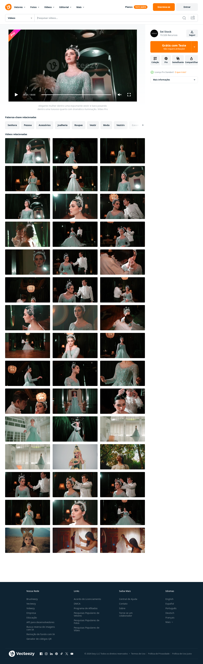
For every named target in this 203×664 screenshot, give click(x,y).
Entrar (187, 6)
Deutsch (169, 612)
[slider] (76, 94)
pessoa (28, 125)
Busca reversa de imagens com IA (40, 628)
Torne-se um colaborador (126, 614)
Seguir (192, 35)
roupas (78, 125)
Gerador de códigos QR (39, 638)
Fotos (33, 7)
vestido (121, 125)
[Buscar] (184, 18)
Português (171, 608)
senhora (12, 125)
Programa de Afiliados (86, 608)
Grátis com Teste (174, 46)
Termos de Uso (138, 653)
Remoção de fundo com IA (40, 634)
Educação (31, 617)
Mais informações (161, 79)
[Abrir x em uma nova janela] (66, 653)
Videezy (30, 608)
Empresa (31, 612)
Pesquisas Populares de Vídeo (86, 629)
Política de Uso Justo (182, 653)
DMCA (77, 603)
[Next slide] (140, 125)
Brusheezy (32, 599)
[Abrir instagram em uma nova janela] (46, 653)
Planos (129, 6)
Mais (79, 7)
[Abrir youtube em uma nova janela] (72, 653)
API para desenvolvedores (40, 622)
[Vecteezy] (8, 7)
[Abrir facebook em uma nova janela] (41, 653)
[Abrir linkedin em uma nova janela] (51, 653)
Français (169, 617)
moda (106, 125)
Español (169, 603)
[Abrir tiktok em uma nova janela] (61, 653)
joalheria (62, 125)
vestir (93, 125)
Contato (123, 603)
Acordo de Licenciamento (87, 599)
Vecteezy (31, 603)
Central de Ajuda (128, 599)
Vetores (18, 7)
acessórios (45, 125)
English (169, 599)
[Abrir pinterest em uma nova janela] (56, 653)
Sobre (122, 608)
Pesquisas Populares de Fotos (86, 622)
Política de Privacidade (158, 653)
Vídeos (48, 7)
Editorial (64, 7)
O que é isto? (180, 72)
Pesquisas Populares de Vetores (86, 614)
